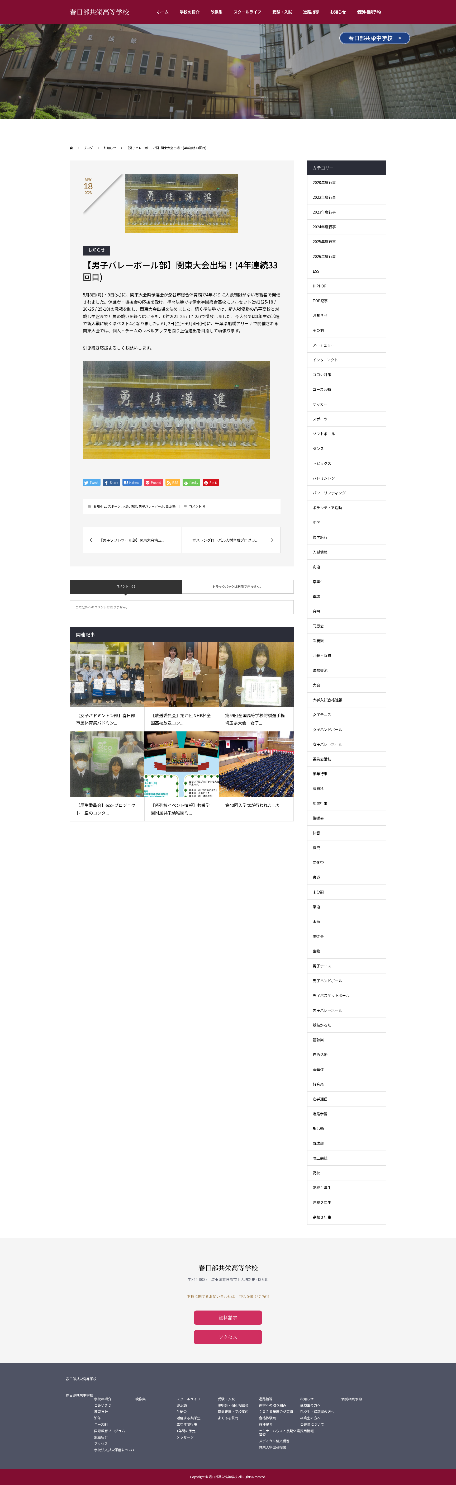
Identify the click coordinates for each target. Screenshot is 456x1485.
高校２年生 (322, 1202)
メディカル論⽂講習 (274, 1441)
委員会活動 (322, 759)
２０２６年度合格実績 (276, 1411)
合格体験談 (267, 1418)
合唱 (316, 611)
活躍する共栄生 (189, 1418)
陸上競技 (320, 1158)
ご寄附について (312, 1424)
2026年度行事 (324, 256)
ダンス (318, 448)
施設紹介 (101, 1437)
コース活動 (322, 389)
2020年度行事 (324, 182)
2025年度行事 (324, 241)
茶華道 (318, 1069)
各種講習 (266, 1424)
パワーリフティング (329, 492)
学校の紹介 (190, 12)
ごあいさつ (102, 1405)
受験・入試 (282, 12)
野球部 (318, 1143)
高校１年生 (322, 1187)
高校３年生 (322, 1217)
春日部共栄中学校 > (374, 38)
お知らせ (338, 12)
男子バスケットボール (331, 995)
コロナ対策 (322, 374)
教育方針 (101, 1411)
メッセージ (185, 1437)
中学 (316, 522)
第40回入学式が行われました (252, 805)
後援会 (318, 818)
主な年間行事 (187, 1424)
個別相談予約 (369, 12)
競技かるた (322, 1025)
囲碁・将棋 (322, 655)
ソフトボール (324, 433)
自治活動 (320, 1054)
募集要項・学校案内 (233, 1411)
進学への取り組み (272, 1405)
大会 (125, 506)
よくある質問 (228, 1418)
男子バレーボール (151, 506)
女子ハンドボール (327, 729)
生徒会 (318, 936)
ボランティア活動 (327, 507)
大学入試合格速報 (327, 699)
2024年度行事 (324, 226)
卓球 (316, 596)
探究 (316, 847)
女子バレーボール (327, 744)
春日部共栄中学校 (79, 1395)
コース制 (101, 1424)
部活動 (170, 506)
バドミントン (324, 478)
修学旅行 (320, 537)
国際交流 (320, 670)
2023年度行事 (324, 212)
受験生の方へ (310, 1405)
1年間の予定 (186, 1431)
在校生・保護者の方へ (317, 1411)
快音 (134, 506)
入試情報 (320, 552)
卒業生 (318, 581)
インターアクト (325, 359)
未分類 (318, 892)
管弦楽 (318, 1039)
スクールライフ (247, 12)
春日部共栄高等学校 (99, 11)
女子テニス (322, 714)
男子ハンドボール (327, 980)
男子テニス (322, 965)
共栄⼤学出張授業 (272, 1447)
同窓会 (318, 625)
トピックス (322, 463)
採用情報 (307, 1431)
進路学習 (320, 1113)
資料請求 (228, 1317)
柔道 (316, 906)
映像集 (216, 12)
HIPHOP (319, 286)
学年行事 (320, 773)
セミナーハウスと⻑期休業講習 (279, 1432)
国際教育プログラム (109, 1431)
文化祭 (318, 862)
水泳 (316, 921)
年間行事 (320, 803)
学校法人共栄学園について (114, 1450)
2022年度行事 (324, 197)
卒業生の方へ (310, 1418)
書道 (316, 877)
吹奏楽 (318, 640)
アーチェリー (324, 345)
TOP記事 (320, 300)
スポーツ (114, 506)
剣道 (316, 566)
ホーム (163, 12)
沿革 (97, 1418)
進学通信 (320, 1098)
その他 (318, 330)
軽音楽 (318, 1084)
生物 (316, 951)
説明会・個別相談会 (233, 1405)
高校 (316, 1172)
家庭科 (318, 788)
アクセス (228, 1336)
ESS (316, 271)
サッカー (320, 404)
